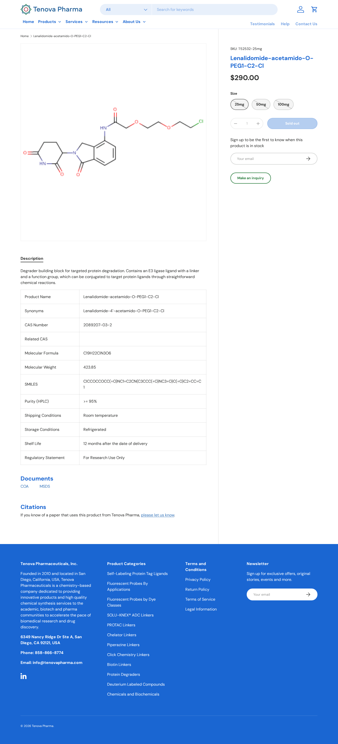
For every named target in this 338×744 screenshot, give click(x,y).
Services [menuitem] (74, 21)
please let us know (157, 515)
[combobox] (189, 9)
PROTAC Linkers (121, 625)
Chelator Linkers (121, 634)
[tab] (32, 258)
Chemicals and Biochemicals (133, 694)
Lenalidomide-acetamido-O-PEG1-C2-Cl (62, 36)
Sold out (292, 123)
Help (285, 23)
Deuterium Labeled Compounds (136, 684)
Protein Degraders (123, 674)
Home (25, 36)
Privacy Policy (198, 579)
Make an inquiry (250, 178)
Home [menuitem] (28, 21)
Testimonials (262, 23)
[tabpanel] (113, 395)
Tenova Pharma (42, 726)
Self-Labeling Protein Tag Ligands (137, 573)
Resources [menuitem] (102, 21)
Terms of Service (200, 599)
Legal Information (201, 609)
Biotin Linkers (119, 664)
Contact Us (306, 23)
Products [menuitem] (47, 21)
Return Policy (197, 589)
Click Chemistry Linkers (128, 654)
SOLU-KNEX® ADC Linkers (130, 615)
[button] (314, 9)
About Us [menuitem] (132, 21)
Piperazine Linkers (123, 644)
